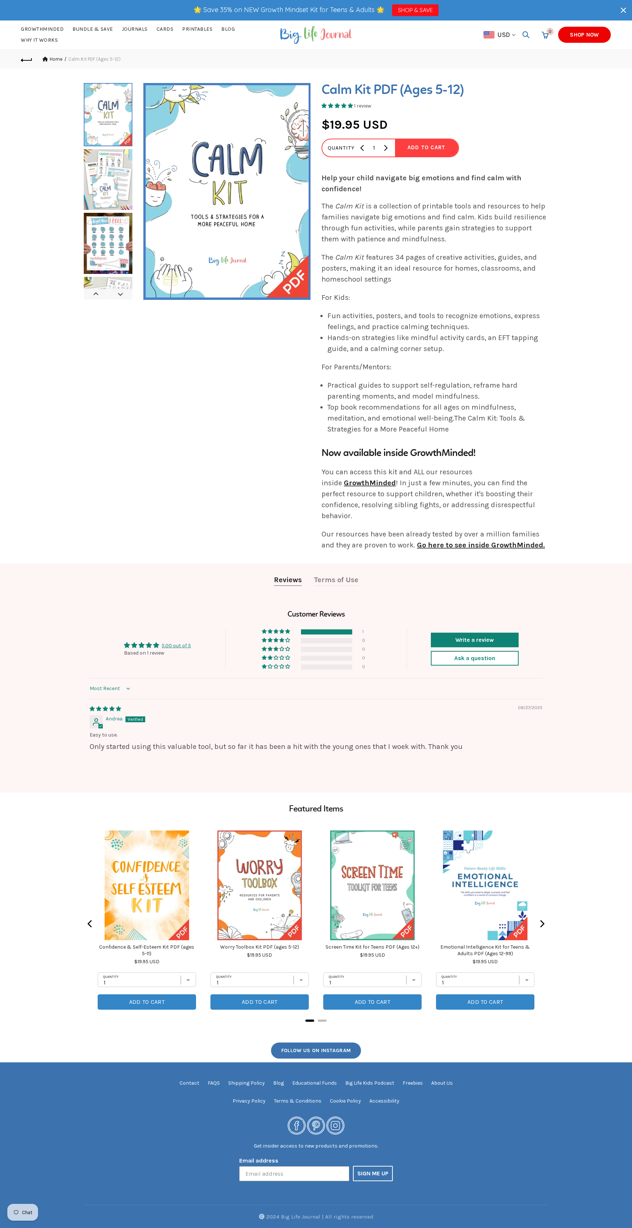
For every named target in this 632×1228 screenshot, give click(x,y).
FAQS (214, 1083)
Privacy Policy (249, 1101)
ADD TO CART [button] (426, 147)
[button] (623, 10)
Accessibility (384, 1101)
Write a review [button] (474, 639)
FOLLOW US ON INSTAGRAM (316, 1050)
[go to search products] (526, 34)
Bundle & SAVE (92, 29)
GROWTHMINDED (42, 29)
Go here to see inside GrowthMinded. (481, 545)
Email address (258, 1160)
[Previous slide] (96, 294)
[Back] (27, 59)
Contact (189, 1083)
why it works (39, 40)
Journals (135, 29)
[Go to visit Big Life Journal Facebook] (296, 1125)
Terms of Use (336, 580)
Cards (165, 29)
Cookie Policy (345, 1101)
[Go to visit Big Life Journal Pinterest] (316, 1125)
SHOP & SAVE (415, 10)
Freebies (413, 1083)
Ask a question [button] (474, 658)
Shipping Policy (246, 1083)
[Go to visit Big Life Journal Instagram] (335, 1125)
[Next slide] (120, 294)
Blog (228, 29)
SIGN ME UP (372, 1173)
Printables (197, 29)
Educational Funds (314, 1083)
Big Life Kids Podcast (369, 1083)
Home (56, 59)
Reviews (288, 580)
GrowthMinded (370, 483)
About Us (442, 1083)
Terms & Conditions (297, 1101)
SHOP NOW (584, 34)
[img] (105, 709)
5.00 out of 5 (176, 646)
